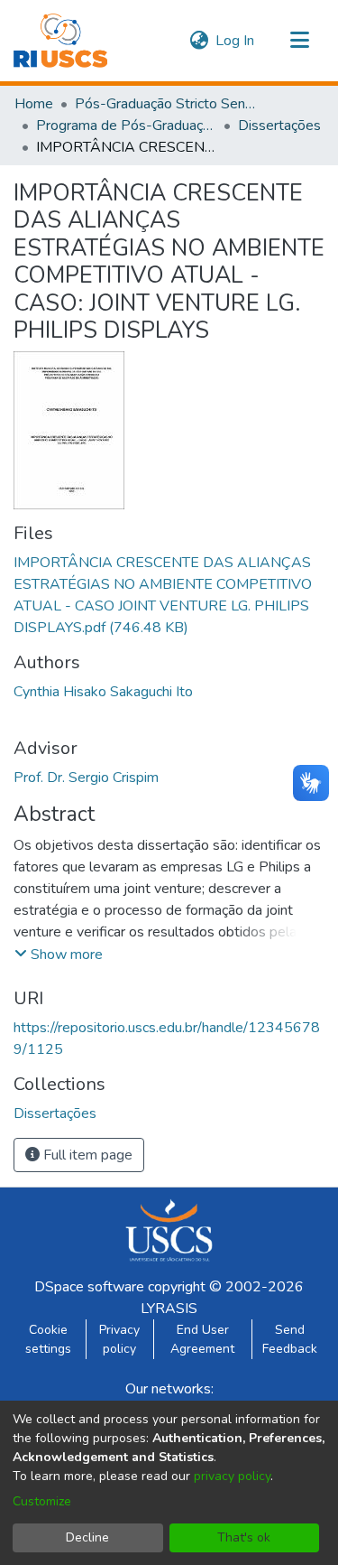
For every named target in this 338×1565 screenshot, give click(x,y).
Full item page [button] (86, 1155)
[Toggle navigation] (299, 40)
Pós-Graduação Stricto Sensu (165, 104)
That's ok (243, 1537)
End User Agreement (202, 1339)
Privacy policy (119, 1339)
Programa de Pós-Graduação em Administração (126, 125)
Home (33, 104)
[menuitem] (198, 40)
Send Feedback (289, 1339)
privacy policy (232, 1476)
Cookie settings (48, 1339)
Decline (87, 1537)
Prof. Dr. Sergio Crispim (86, 777)
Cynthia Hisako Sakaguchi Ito (103, 692)
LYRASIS (169, 1308)
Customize (42, 1501)
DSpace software (89, 1287)
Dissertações (279, 125)
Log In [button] (235, 41)
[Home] (60, 41)
